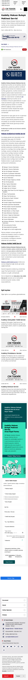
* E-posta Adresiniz (9, 526)
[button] (22, 540)
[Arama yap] (20, 9)
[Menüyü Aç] (25, 9)
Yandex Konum (18, 628)
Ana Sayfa (4, 44)
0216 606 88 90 (6, 1)
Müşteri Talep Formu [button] (14, 456)
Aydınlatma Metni (12, 556)
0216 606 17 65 (5, 3)
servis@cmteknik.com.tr (12, 636)
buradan (4, 671)
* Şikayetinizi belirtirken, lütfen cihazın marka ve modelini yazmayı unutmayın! (14, 550)
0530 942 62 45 (6, 5)
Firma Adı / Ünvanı (9, 512)
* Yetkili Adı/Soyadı (10, 516)
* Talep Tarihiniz (8, 531)
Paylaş (24, 49)
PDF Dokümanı (6, 49)
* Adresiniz (7, 540)
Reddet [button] (18, 676)
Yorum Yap (10, 578)
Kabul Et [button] (6, 676)
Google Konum (9, 628)
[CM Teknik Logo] (11, 9)
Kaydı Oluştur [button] (9, 562)
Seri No (6, 507)
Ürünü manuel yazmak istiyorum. (11, 498)
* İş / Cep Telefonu (9, 522)
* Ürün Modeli (8, 501)
